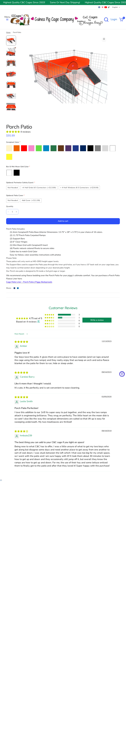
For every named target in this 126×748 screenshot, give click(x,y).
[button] (13, 131)
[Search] (106, 19)
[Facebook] (99, 7)
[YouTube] (105, 7)
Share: (8, 288)
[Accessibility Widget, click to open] (122, 374)
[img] (21, 341)
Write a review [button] (97, 320)
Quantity (9, 206)
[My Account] (113, 19)
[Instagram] (102, 7)
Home (8, 32)
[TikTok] (108, 7)
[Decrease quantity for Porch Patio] (8, 211)
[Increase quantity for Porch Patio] (16, 211)
